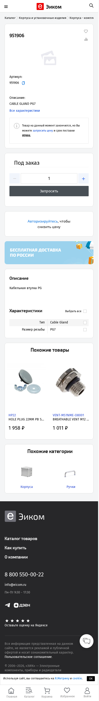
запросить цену (43, 130)
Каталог (10, 18)
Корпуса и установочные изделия (42, 18)
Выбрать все (73, 311)
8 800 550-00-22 (24, 574)
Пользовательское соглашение (28, 657)
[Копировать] (23, 83)
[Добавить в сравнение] (86, 39)
